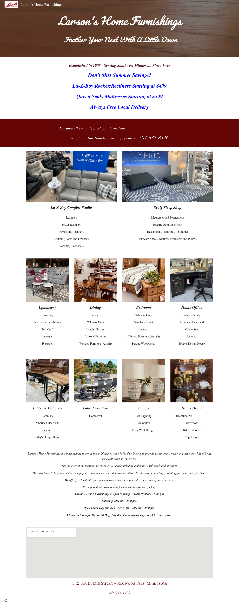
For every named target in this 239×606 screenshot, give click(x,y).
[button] (6, 600)
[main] (119, 21)
